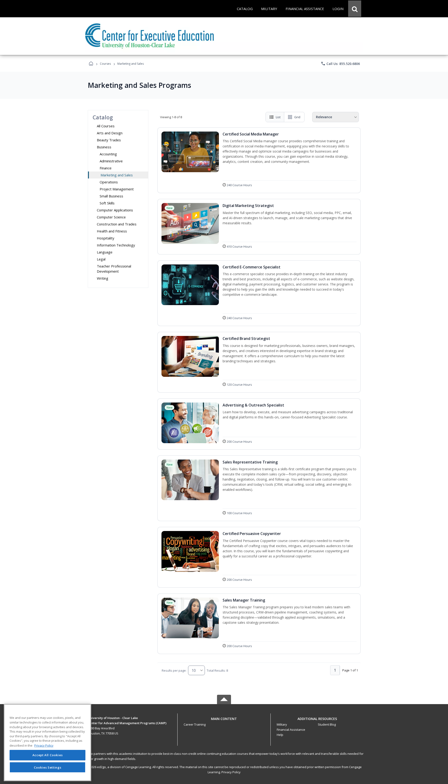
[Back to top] (224, 721)
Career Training (195, 724)
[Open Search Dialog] (354, 8)
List (278, 117)
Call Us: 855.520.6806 (340, 63)
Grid (297, 117)
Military (282, 724)
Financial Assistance (291, 729)
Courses (105, 64)
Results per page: (174, 670)
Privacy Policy (231, 772)
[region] (47, 742)
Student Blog (327, 724)
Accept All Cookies (47, 755)
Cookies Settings (47, 767)
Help (280, 735)
